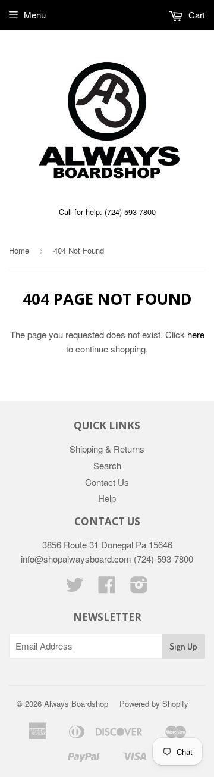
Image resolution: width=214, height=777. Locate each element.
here (195, 334)
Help (107, 498)
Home (19, 250)
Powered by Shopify (153, 703)
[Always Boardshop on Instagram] (139, 588)
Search (107, 465)
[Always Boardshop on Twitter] (75, 588)
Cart (195, 14)
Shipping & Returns (107, 448)
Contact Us (107, 482)
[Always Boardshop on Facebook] (107, 588)
